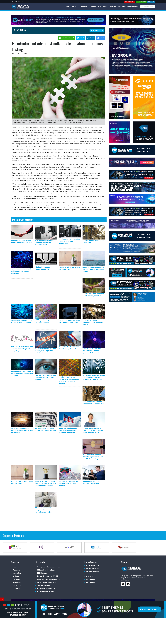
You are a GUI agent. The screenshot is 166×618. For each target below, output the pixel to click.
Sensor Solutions (44, 585)
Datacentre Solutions (46, 588)
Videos (93, 7)
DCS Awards (91, 579)
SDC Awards (91, 583)
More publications (129, 1)
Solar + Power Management (48, 579)
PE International (92, 571)
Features (16, 570)
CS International (93, 565)
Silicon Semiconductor (46, 570)
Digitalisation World (45, 591)
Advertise (17, 582)
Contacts (16, 588)
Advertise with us (141, 1)
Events (113, 7)
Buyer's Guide (103, 7)
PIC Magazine (43, 573)
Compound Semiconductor (48, 567)
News (74, 7)
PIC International (93, 568)
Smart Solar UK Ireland (46, 582)
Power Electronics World (47, 576)
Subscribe (122, 7)
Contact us (151, 1)
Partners (16, 579)
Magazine (84, 7)
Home (68, 7)
